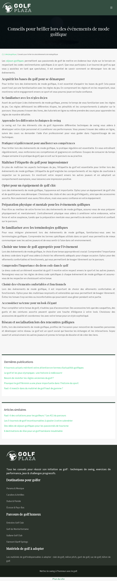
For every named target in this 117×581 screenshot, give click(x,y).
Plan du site (58, 579)
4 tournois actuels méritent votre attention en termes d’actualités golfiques (44, 367)
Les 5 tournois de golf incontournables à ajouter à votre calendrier (38, 420)
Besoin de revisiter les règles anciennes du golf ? (29, 378)
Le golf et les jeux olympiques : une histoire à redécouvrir (33, 373)
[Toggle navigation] (111, 7)
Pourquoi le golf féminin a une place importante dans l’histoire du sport (41, 383)
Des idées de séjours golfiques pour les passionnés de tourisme (36, 426)
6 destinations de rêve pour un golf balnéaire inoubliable (33, 431)
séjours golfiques (15, 61)
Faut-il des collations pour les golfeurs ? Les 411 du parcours (35, 415)
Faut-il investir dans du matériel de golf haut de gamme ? (33, 388)
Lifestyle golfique (10, 54)
